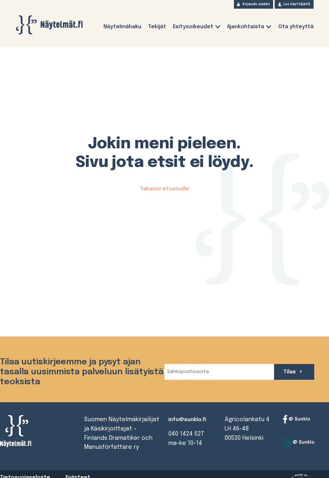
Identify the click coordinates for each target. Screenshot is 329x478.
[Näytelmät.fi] (49, 24)
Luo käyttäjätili (296, 4)
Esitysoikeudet (193, 27)
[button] (218, 28)
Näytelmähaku (122, 27)
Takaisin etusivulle (164, 189)
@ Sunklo (298, 419)
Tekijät (157, 27)
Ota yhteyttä (296, 27)
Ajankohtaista (245, 27)
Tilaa (290, 372)
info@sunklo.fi (187, 419)
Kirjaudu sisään (256, 4)
